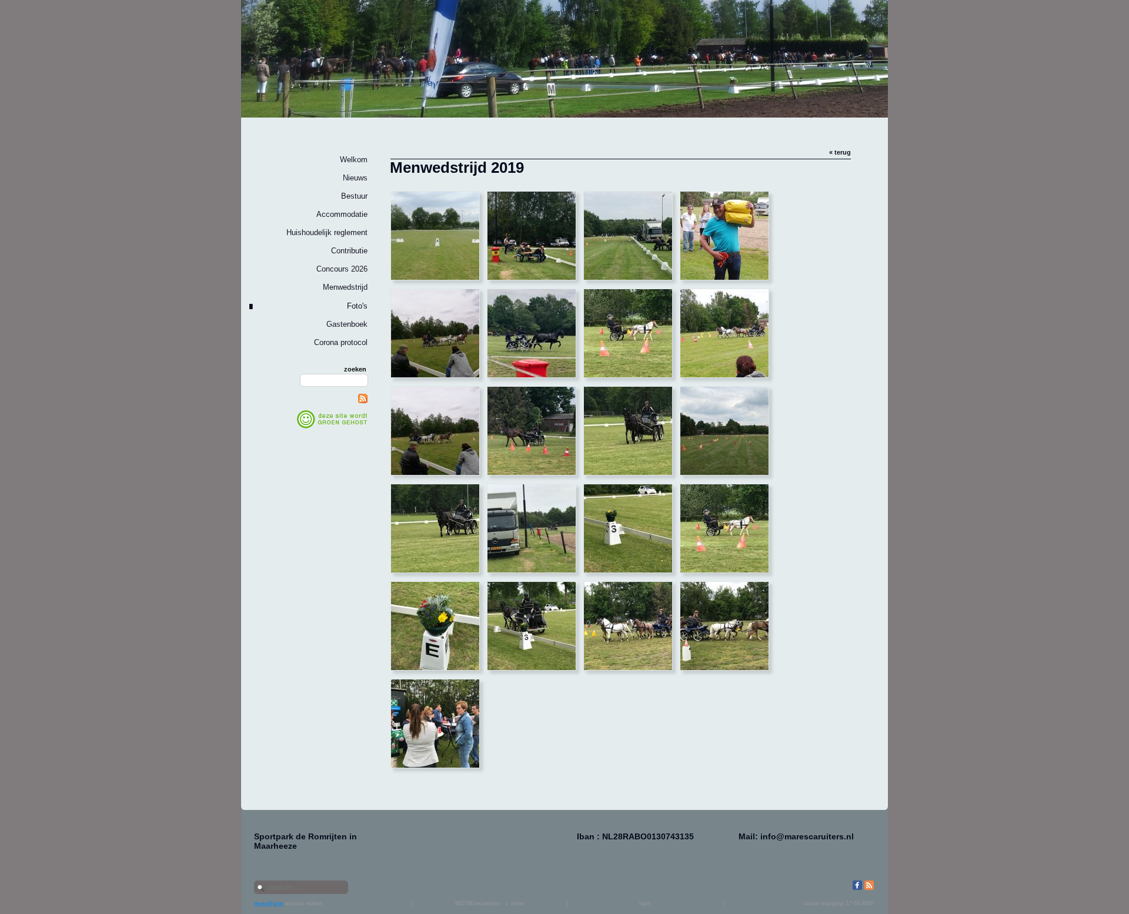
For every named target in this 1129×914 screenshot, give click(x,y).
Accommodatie (342, 214)
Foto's (357, 306)
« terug (840, 152)
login (644, 903)
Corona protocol (341, 342)
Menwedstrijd (345, 287)
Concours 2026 (342, 269)
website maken (302, 903)
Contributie (349, 250)
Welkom (354, 159)
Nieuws (355, 177)
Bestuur (354, 196)
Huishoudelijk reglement (327, 232)
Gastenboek (347, 324)
